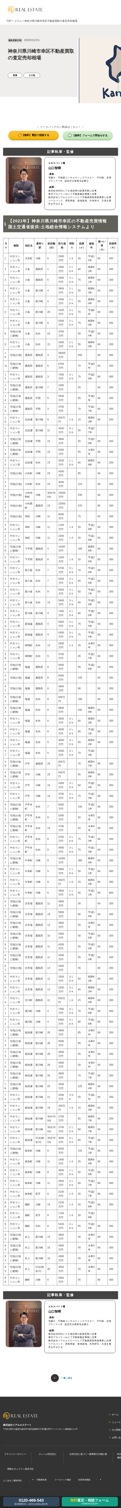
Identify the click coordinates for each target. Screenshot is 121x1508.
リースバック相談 (63, 1480)
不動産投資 (41, 1480)
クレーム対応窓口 (47, 1454)
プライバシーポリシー (15, 1454)
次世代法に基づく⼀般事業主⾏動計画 (88, 1454)
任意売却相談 (84, 1480)
